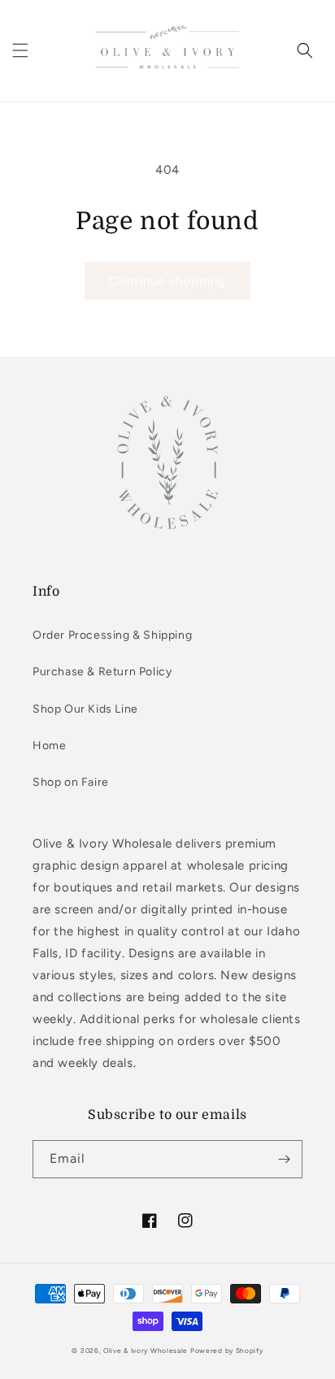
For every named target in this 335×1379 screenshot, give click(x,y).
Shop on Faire (71, 782)
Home (49, 745)
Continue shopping (167, 281)
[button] (20, 50)
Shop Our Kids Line (85, 709)
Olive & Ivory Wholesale (145, 1350)
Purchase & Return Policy (102, 672)
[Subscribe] (284, 1159)
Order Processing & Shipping (112, 635)
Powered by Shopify (226, 1350)
